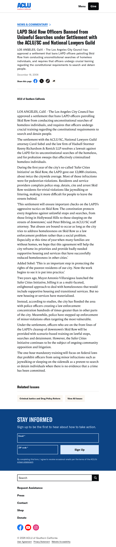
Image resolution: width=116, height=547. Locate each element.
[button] (48, 81)
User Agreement (24, 541)
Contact (22, 502)
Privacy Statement (42, 541)
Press (20, 495)
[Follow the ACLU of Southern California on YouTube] (28, 527)
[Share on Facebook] (35, 82)
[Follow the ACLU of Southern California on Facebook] (20, 527)
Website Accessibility (61, 541)
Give (93, 6)
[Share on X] (42, 82)
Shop (20, 510)
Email (21, 436)
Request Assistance (30, 487)
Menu (82, 6)
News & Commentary (32, 24)
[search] (95, 477)
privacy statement (25, 462)
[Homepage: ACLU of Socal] (27, 6)
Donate (21, 517)
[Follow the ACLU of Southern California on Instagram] (36, 527)
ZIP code (23, 447)
